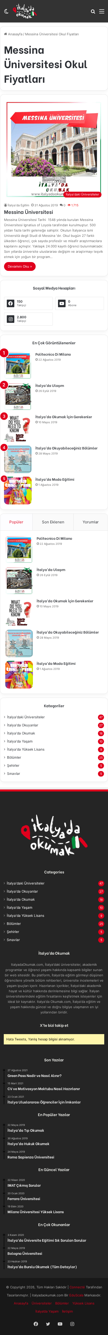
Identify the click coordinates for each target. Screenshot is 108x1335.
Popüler (16, 522)
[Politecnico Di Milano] (18, 365)
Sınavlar (13, 774)
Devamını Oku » (20, 266)
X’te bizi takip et (54, 1025)
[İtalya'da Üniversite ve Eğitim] (25, 11)
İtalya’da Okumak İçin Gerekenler (63, 416)
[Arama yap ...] (92, 13)
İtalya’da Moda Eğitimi (54, 479)
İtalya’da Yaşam (47, 1311)
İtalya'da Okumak (21, 733)
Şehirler (13, 765)
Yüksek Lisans (83, 1303)
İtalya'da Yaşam (20, 741)
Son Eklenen (53, 522)
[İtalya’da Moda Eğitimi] (18, 490)
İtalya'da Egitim (18, 205)
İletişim (67, 1311)
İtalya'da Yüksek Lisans (25, 749)
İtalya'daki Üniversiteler (26, 717)
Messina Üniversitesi (28, 211)
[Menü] (101, 13)
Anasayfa (14, 34)
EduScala (76, 1295)
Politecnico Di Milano (53, 354)
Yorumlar (91, 522)
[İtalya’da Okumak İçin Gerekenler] (18, 428)
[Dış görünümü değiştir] (6, 13)
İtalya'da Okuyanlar (22, 725)
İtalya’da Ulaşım (49, 385)
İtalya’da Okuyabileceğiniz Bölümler (66, 447)
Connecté (78, 1287)
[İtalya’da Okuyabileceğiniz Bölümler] (18, 459)
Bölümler (14, 757)
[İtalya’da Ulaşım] (18, 397)
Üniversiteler (42, 1303)
